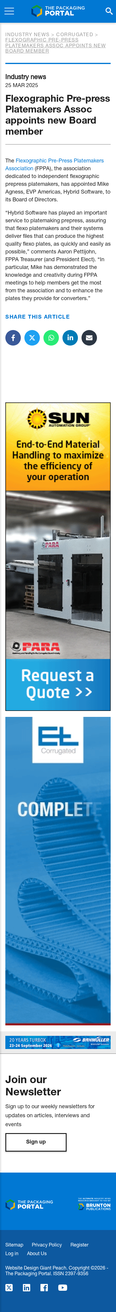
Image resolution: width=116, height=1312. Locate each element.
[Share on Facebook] (13, 338)
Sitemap (14, 1244)
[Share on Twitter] (32, 338)
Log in (11, 1253)
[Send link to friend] (89, 338)
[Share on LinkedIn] (70, 338)
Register (79, 1244)
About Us (37, 1253)
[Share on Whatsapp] (51, 338)
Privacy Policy (47, 1244)
